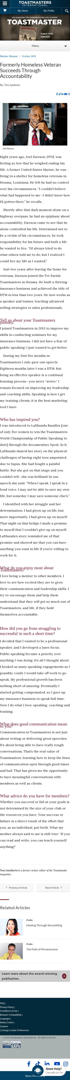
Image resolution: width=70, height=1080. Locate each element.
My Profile (49, 10)
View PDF (45, 36)
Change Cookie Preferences (15, 1030)
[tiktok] (60, 94)
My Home (23, 10)
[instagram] (69, 94)
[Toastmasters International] (35, 3)
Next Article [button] (52, 887)
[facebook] (57, 94)
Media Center (6, 1022)
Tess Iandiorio (12, 84)
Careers (4, 1026)
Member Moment (9, 56)
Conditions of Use (8, 1011)
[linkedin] (62, 94)
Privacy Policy (7, 1007)
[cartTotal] (5, 10)
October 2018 (29, 56)
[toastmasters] (35, 20)
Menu (35, 45)
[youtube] (65, 94)
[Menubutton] (5, 3)
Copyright (5, 1019)
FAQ (2, 1003)
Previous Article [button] (18, 887)
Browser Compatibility (10, 1015)
